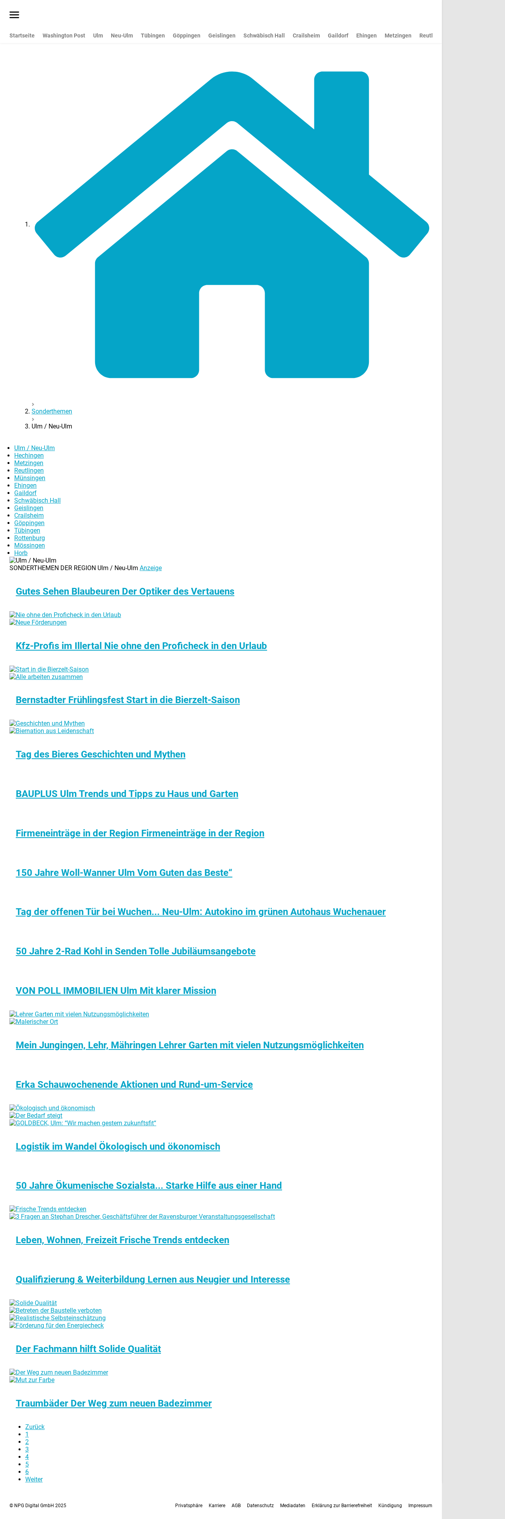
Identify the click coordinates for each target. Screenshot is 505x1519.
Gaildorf (338, 35)
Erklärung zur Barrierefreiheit (342, 1505)
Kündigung (390, 1505)
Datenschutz (260, 1505)
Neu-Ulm (122, 35)
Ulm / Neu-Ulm (34, 448)
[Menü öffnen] (14, 15)
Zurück (35, 1427)
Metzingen (398, 35)
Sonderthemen (52, 411)
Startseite (22, 35)
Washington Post (64, 35)
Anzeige (151, 568)
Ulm (98, 35)
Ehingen (366, 35)
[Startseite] (232, 224)
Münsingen (29, 478)
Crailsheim (306, 35)
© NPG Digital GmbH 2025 (37, 1505)
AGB (236, 1505)
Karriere (217, 1505)
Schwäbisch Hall (264, 35)
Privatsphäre (188, 1505)
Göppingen (186, 35)
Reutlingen (29, 470)
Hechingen (29, 455)
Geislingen (222, 35)
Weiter (34, 1479)
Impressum (420, 1505)
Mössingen (29, 545)
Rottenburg (29, 538)
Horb (21, 553)
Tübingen (153, 35)
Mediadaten (292, 1505)
